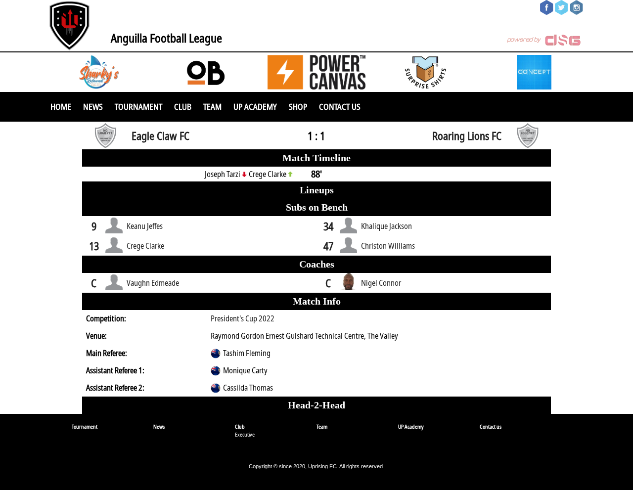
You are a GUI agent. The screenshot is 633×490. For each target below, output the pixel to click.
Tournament (138, 106)
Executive (245, 434)
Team (212, 106)
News (93, 106)
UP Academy (255, 106)
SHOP (298, 106)
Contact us (340, 106)
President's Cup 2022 (242, 318)
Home (60, 106)
